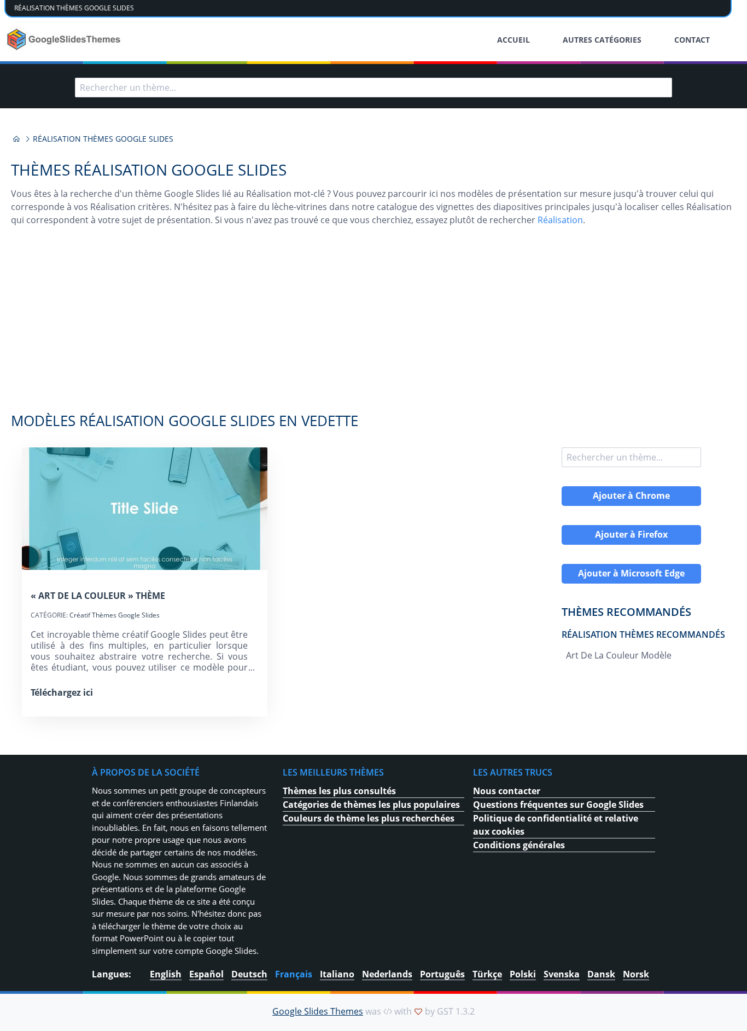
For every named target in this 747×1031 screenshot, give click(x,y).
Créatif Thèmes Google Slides (114, 615)
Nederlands (387, 974)
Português (442, 974)
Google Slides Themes (317, 1011)
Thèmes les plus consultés (339, 791)
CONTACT (692, 39)
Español (206, 974)
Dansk (601, 974)
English (166, 974)
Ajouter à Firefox (631, 534)
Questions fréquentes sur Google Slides (558, 805)
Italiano (337, 974)
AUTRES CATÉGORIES (602, 39)
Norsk (636, 974)
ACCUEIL (513, 39)
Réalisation (560, 220)
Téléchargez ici (62, 692)
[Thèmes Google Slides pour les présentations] (16, 139)
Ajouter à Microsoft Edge (631, 573)
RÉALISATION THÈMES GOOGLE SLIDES (74, 8)
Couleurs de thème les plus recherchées (368, 818)
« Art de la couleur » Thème (98, 596)
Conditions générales (519, 845)
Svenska (562, 974)
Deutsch (249, 974)
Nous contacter (506, 791)
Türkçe (487, 974)
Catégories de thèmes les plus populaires (371, 805)
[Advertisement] (373, 324)
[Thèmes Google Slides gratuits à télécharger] (64, 39)
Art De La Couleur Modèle (619, 655)
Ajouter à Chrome (631, 496)
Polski (523, 974)
